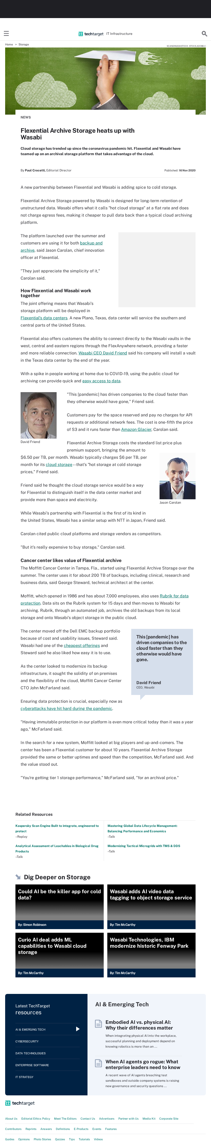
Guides (9, 1139)
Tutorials (84, 1139)
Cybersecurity (27, 1041)
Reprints (31, 1128)
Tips (72, 1139)
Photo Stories (42, 1139)
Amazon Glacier (136, 429)
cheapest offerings (82, 645)
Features (111, 1128)
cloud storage (59, 464)
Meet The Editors (65, 1118)
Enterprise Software (32, 1065)
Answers (46, 1128)
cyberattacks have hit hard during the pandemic (66, 708)
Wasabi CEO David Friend (102, 353)
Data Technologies (30, 1053)
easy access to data (101, 380)
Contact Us (88, 1118)
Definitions (63, 1128)
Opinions (24, 1139)
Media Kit (149, 1118)
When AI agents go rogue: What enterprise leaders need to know (143, 1064)
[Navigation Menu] (6, 33)
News (26, 117)
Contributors (13, 1128)
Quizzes (60, 1139)
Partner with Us (128, 1118)
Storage (24, 44)
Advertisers (107, 1118)
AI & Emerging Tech (30, 1029)
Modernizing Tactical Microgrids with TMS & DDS (144, 846)
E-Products (81, 1128)
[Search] (204, 33)
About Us (11, 1118)
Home (9, 44)
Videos (98, 1139)
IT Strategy (24, 1077)
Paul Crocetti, (35, 170)
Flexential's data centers (44, 317)
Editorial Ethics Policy (35, 1118)
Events (96, 1128)
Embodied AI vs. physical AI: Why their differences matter (139, 1025)
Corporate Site (168, 1118)
